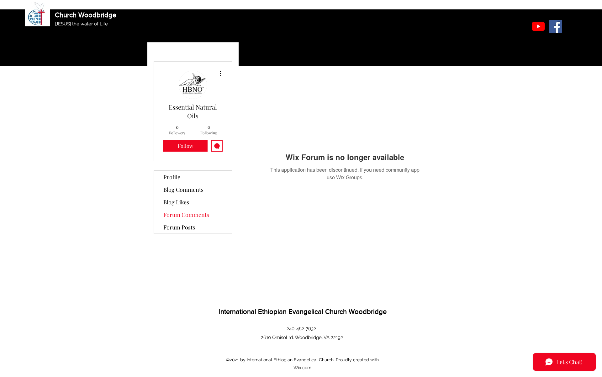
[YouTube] (538, 26)
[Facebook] (555, 26)
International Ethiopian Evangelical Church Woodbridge (303, 311)
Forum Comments (186, 214)
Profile (171, 177)
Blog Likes (176, 202)
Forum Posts (179, 227)
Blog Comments (183, 189)
